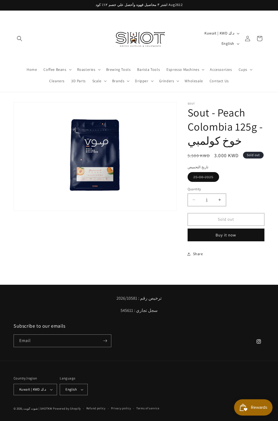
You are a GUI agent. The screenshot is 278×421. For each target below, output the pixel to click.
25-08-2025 (206, 178)
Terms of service (147, 408)
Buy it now (226, 235)
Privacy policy (121, 408)
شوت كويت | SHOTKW (37, 408)
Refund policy (96, 408)
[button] (20, 39)
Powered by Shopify (67, 408)
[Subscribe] (105, 340)
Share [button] (198, 253)
